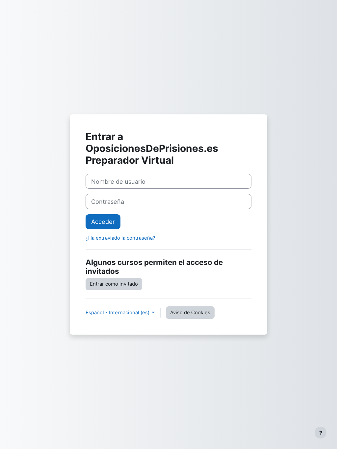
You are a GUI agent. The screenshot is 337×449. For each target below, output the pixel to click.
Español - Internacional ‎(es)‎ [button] (118, 313)
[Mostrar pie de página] (320, 432)
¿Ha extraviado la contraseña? (120, 238)
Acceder (103, 221)
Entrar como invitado (114, 284)
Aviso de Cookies (190, 313)
